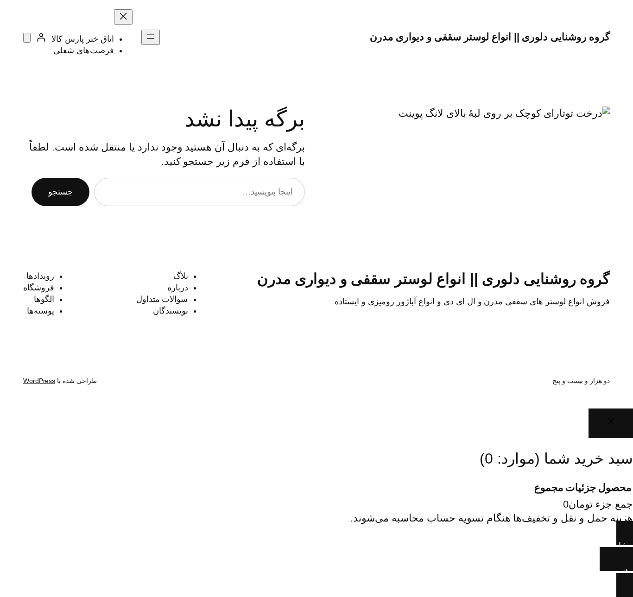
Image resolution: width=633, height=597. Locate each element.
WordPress (39, 380)
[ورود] (41, 37)
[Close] (611, 423)
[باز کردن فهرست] (150, 37)
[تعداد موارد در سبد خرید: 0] (27, 38)
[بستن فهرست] (123, 17)
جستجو (60, 191)
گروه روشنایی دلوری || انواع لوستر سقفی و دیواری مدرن (490, 37)
